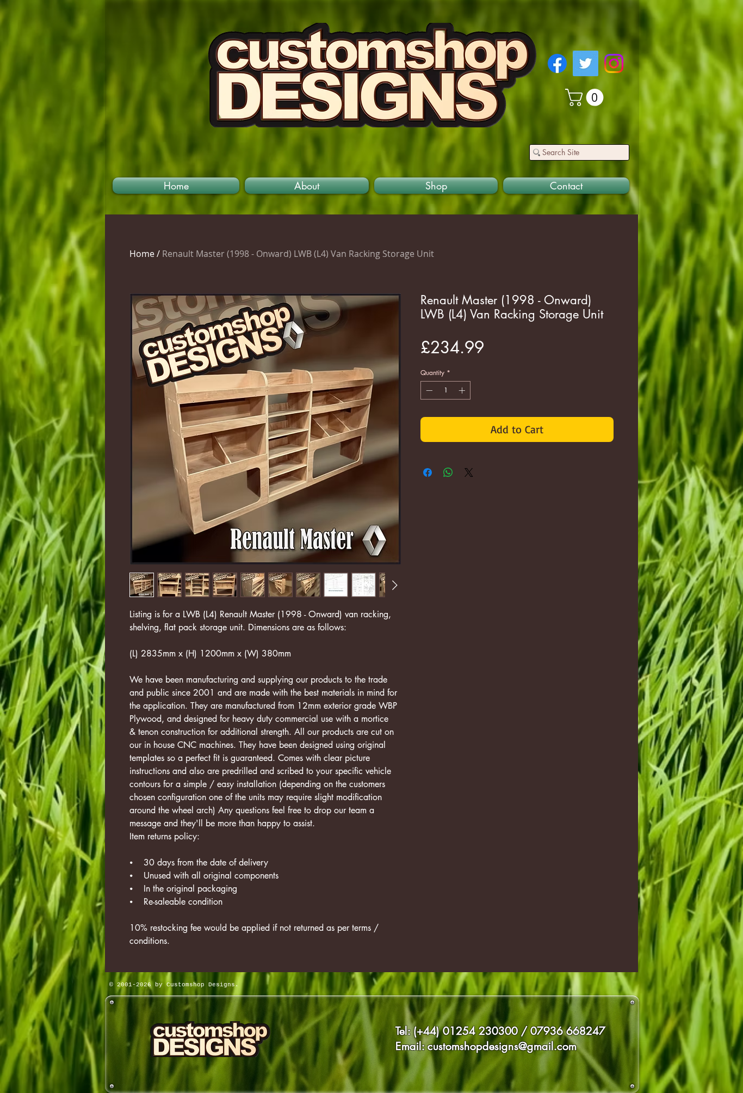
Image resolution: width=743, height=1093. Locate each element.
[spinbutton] (445, 390)
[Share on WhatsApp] (448, 472)
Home (141, 254)
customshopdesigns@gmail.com (502, 1046)
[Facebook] (557, 63)
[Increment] (463, 390)
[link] (586, 97)
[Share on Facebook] (427, 472)
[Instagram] (614, 63)
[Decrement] (428, 390)
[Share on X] (468, 472)
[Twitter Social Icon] (585, 63)
